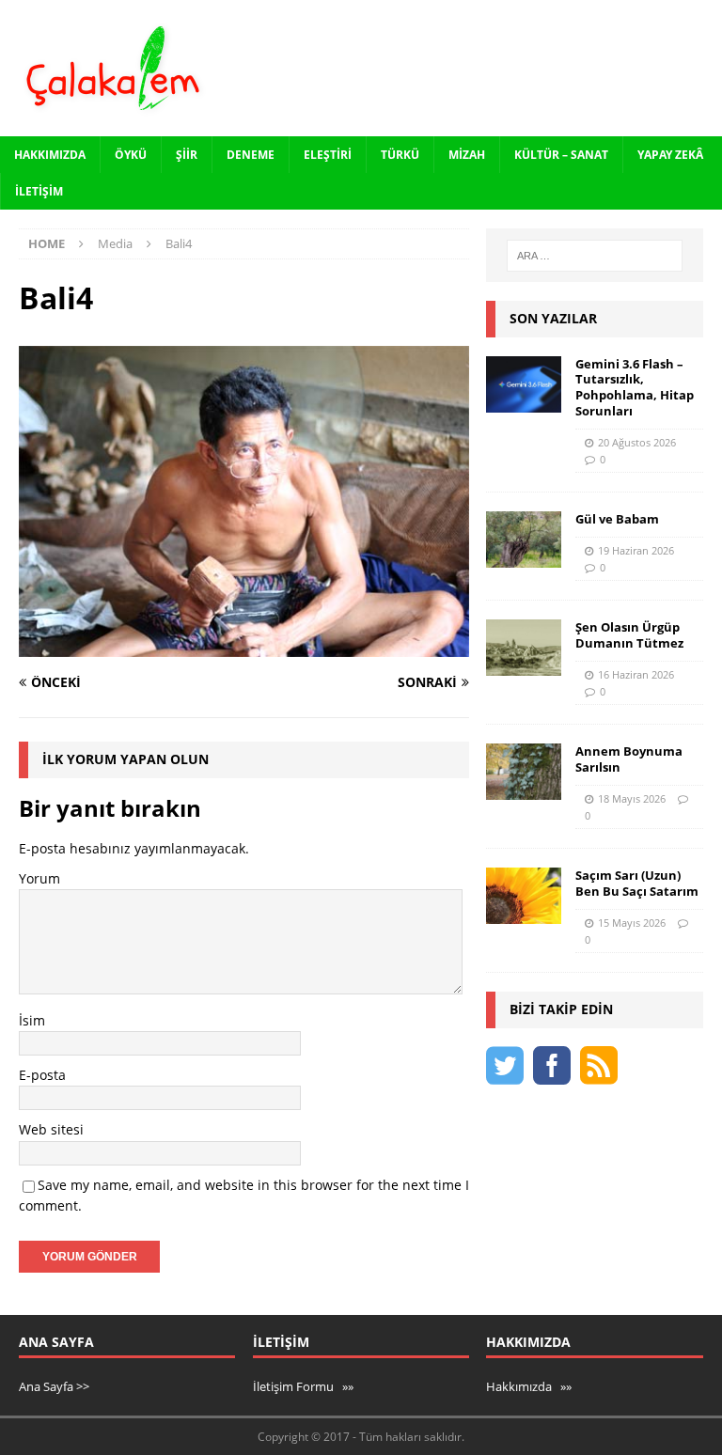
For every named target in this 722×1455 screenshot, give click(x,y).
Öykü (131, 155)
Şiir (186, 155)
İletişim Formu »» (303, 1386)
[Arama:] (594, 256)
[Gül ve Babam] (523, 539)
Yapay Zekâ (670, 155)
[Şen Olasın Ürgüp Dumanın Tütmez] (523, 647)
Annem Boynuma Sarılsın (629, 759)
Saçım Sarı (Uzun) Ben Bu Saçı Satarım (636, 883)
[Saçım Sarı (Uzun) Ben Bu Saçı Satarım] (523, 896)
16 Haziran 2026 (636, 674)
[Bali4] (244, 646)
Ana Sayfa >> (54, 1386)
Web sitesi (51, 1129)
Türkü (400, 155)
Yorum (39, 878)
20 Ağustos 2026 (637, 442)
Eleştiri (328, 155)
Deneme (251, 155)
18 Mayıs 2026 (632, 798)
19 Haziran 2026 (636, 550)
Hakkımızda (50, 155)
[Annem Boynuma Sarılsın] (523, 771)
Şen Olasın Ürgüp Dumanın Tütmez (629, 634)
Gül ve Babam (617, 518)
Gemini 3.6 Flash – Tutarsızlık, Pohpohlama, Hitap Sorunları (634, 387)
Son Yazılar (553, 318)
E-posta (42, 1075)
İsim (32, 1020)
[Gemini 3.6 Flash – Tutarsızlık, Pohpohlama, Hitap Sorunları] (523, 384)
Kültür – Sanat (561, 155)
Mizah (466, 155)
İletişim (39, 191)
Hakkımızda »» (529, 1386)
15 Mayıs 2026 (632, 922)
